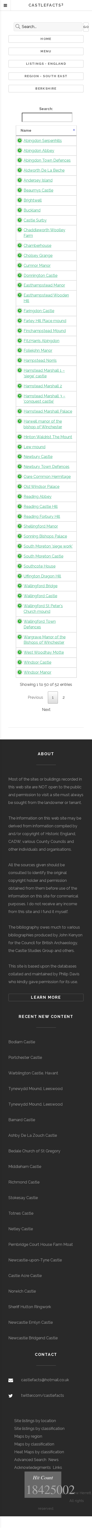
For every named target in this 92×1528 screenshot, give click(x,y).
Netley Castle (20, 1229)
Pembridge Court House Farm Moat (40, 1244)
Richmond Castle (23, 1182)
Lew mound (34, 447)
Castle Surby (35, 220)
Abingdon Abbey (39, 150)
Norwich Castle (22, 1291)
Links (57, 1467)
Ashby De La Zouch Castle (32, 1135)
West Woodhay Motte (44, 652)
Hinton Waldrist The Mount (48, 437)
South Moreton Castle (43, 556)
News (53, 1459)
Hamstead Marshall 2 (43, 386)
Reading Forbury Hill (42, 516)
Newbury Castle (38, 456)
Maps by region (28, 1436)
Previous (35, 697)
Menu (46, 51)
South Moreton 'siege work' (48, 546)
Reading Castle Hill (41, 506)
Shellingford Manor (41, 526)
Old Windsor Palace (41, 486)
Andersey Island (38, 180)
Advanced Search (30, 1459)
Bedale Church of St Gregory (34, 1151)
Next (46, 709)
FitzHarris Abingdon (41, 340)
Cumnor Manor (37, 265)
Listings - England (46, 63)
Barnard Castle (21, 1120)
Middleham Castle (24, 1166)
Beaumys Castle (38, 190)
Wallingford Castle (40, 596)
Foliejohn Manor (38, 350)
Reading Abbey (38, 496)
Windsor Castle (37, 662)
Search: (46, 109)
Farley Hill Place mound (45, 320)
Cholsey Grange (38, 255)
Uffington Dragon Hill (42, 576)
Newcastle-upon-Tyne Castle (35, 1260)
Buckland (32, 210)
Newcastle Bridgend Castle (33, 1338)
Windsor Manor (37, 672)
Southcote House (39, 566)
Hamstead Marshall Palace (48, 411)
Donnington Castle (40, 275)
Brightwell (33, 200)
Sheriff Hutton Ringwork (29, 1306)
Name (26, 130)
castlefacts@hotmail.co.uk (45, 1380)
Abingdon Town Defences (47, 160)
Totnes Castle (20, 1213)
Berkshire (46, 88)
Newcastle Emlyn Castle (30, 1322)
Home (46, 39)
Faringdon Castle (39, 310)
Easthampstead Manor (44, 285)
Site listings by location (35, 1420)
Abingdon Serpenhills (43, 140)
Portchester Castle (25, 1057)
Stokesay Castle (23, 1197)
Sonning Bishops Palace (45, 536)
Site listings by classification (39, 1428)
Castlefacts (45, 5)
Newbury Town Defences (46, 466)
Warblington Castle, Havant (33, 1073)
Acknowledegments (32, 1467)
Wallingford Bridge (40, 586)
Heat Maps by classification (39, 1452)
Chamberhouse (37, 245)
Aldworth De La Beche (44, 170)
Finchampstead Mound (45, 330)
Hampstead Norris (40, 360)
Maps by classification (34, 1444)
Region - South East (46, 76)
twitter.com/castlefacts (42, 1395)
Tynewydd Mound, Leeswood (35, 1088)
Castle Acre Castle (25, 1275)
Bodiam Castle (21, 1042)
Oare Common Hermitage (47, 476)
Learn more (46, 997)
